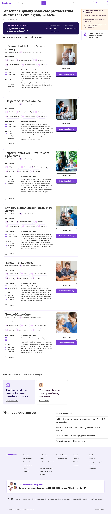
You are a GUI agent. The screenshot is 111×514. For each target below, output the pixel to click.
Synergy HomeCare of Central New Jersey (28, 209)
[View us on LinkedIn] (12, 499)
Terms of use (92, 465)
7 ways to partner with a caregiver (71, 441)
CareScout (7, 374)
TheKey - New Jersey (19, 262)
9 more (43, 116)
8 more (43, 64)
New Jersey (28, 374)
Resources (42, 474)
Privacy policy (93, 458)
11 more (37, 171)
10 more (37, 278)
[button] (30, 52)
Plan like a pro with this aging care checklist (75, 436)
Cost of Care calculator (46, 471)
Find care (42, 458)
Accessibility (92, 468)
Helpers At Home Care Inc (23, 101)
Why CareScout (27, 458)
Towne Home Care (17, 314)
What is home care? (65, 414)
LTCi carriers (76, 465)
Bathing (40, 60)
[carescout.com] (7, 3)
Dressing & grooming (25, 60)
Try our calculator (12, 401)
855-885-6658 (93, 25)
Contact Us (26, 471)
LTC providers (76, 462)
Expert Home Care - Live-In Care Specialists (27, 154)
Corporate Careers (28, 462)
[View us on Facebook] (8, 499)
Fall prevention (13, 167)
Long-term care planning (46, 468)
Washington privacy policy (96, 462)
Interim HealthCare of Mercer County (25, 47)
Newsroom (26, 468)
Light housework (14, 64)
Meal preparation (30, 64)
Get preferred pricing (66, 74)
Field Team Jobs (27, 465)
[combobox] (27, 3)
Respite (11, 60)
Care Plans (42, 465)
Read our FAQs (93, 37)
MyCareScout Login (61, 458)
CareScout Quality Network (47, 462)
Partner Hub (76, 458)
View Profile (66, 69)
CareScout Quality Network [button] (16, 28)
